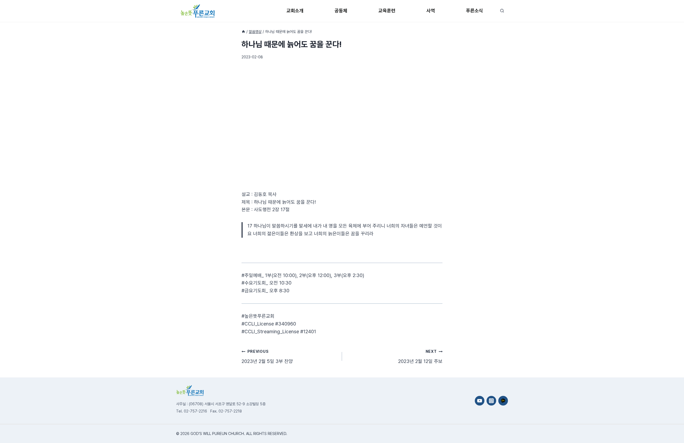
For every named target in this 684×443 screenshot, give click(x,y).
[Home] (243, 31)
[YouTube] (479, 401)
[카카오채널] (503, 401)
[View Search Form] (502, 11)
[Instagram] (491, 401)
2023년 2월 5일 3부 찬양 (267, 356)
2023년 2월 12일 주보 (420, 356)
